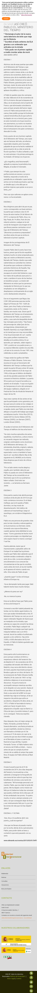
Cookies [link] (18, 978)
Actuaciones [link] (5, 885)
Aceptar (6, 18)
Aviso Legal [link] (11, 978)
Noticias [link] (3, 877)
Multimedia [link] (4, 873)
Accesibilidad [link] (28, 918)
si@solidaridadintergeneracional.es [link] (12, 918)
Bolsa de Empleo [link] (6, 889)
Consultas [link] (4, 881)
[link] (16, 945)
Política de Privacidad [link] (17, 976)
